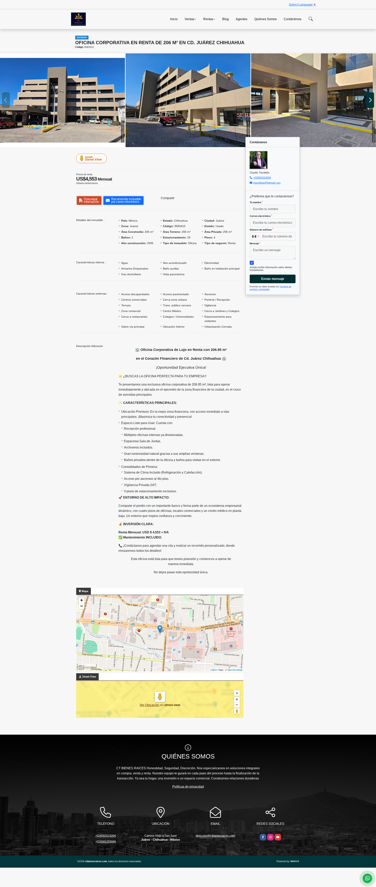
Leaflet (213, 669)
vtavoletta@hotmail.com (267, 182)
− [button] (81, 606)
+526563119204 (262, 177)
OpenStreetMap (234, 669)
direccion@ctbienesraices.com (215, 835)
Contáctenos (292, 19)
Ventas (189, 19)
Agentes (241, 19)
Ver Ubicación (150, 705)
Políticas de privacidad (188, 786)
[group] (62, 100)
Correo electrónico (261, 215)
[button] (133, 143)
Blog (225, 19)
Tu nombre (256, 202)
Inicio (174, 19)
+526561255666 (105, 841)
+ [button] (81, 600)
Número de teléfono (261, 229)
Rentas (208, 19)
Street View (93, 158)
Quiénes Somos (265, 19)
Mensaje (255, 243)
